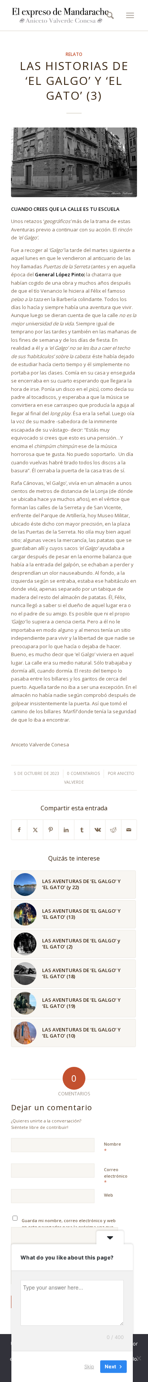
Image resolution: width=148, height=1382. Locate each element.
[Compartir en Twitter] (35, 830)
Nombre (112, 1147)
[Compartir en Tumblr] (82, 830)
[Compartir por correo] (129, 830)
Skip (89, 1366)
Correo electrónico (116, 1176)
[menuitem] (108, 15)
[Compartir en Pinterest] (50, 830)
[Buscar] (108, 15)
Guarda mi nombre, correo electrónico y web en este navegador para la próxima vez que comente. (69, 1227)
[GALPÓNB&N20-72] (74, 162)
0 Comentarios (83, 773)
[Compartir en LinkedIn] (66, 830)
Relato (74, 54)
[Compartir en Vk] (97, 830)
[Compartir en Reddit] (113, 830)
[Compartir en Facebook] (19, 830)
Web (108, 1195)
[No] (138, 1358)
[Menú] (130, 15)
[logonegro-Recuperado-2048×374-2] (61, 15)
